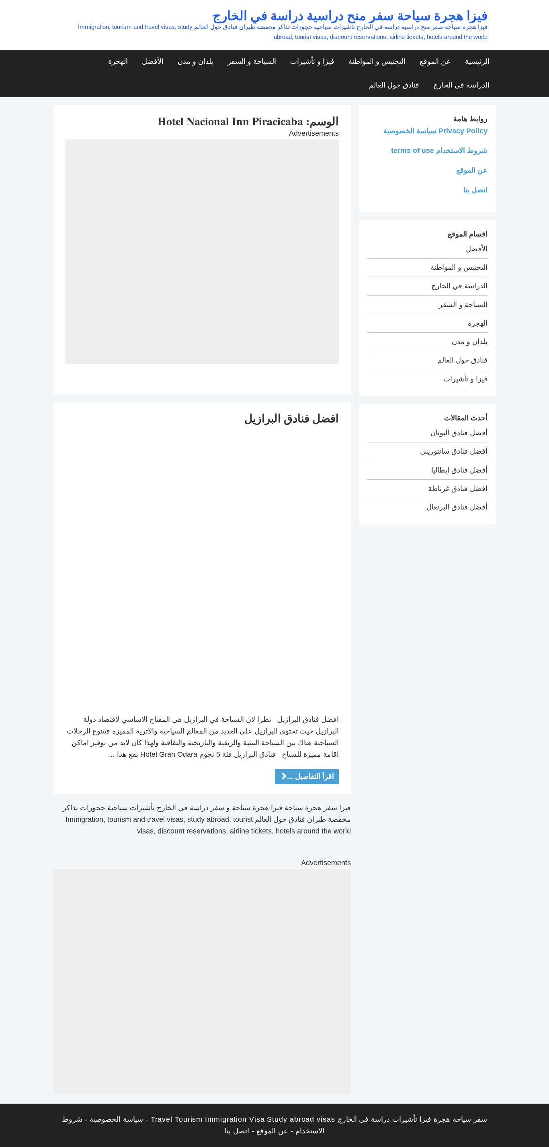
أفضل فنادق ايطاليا (459, 470)
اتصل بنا (475, 190)
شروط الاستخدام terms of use (439, 151)
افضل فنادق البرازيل (291, 418)
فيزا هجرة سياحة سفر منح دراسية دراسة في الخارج (350, 15)
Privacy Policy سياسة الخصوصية (435, 131)
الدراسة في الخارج (461, 85)
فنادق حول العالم (394, 85)
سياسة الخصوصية (116, 1119)
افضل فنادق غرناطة (458, 489)
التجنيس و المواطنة (377, 61)
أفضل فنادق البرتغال (457, 507)
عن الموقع (435, 61)
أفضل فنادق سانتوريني (454, 451)
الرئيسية (477, 61)
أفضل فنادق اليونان (459, 433)
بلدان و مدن (195, 61)
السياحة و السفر (251, 61)
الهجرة (118, 61)
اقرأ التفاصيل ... (310, 776)
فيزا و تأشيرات (312, 61)
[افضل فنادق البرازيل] (202, 569)
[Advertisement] (202, 195)
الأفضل (153, 61)
